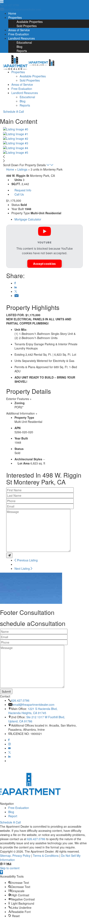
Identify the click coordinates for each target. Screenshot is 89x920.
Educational (24, 42)
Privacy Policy (21, 855)
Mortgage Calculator (27, 219)
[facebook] (9, 740)
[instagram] (9, 744)
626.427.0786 (20, 700)
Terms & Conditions (46, 855)
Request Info (22, 190)
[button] (1, 872)
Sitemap (5, 855)
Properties (15, 17)
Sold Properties (27, 26)
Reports (22, 51)
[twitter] (9, 752)
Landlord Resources (21, 38)
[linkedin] (9, 756)
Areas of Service (19, 30)
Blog (19, 47)
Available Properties (30, 22)
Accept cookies (44, 263)
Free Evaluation (18, 34)
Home (12, 13)
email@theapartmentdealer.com (33, 704)
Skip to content (9, 868)
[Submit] (9, 555)
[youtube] (9, 748)
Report (12, 816)
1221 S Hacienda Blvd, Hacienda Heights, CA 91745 (33, 711)
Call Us (19, 194)
